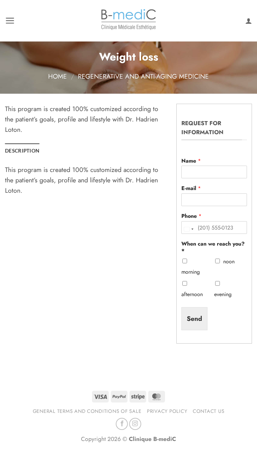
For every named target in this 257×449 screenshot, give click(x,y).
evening (223, 294)
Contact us (208, 411)
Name (191, 161)
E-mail (191, 188)
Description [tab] (22, 151)
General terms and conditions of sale (87, 411)
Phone (191, 216)
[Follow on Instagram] (135, 424)
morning (190, 272)
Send (194, 318)
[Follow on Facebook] (122, 424)
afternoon (192, 294)
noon (229, 261)
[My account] (248, 20)
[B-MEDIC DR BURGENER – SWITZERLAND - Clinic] (128, 21)
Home (57, 76)
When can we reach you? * (213, 248)
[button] (10, 20)
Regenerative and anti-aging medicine (143, 76)
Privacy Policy (167, 411)
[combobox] (188, 229)
